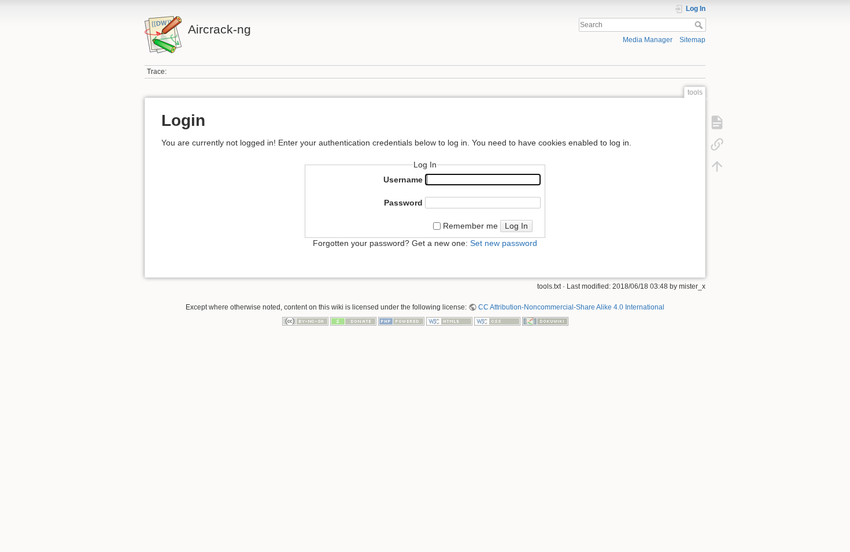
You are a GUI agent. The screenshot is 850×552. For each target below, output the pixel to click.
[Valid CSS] (497, 321)
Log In (516, 225)
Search (699, 25)
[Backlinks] (717, 144)
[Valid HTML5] (449, 321)
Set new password (503, 243)
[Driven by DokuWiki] (545, 321)
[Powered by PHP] (401, 321)
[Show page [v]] (717, 122)
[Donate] (353, 321)
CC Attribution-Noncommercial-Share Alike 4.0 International (571, 307)
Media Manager (647, 40)
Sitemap (692, 40)
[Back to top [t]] (717, 166)
